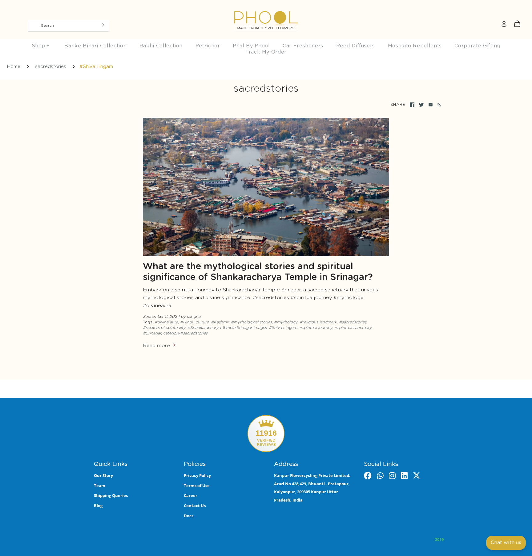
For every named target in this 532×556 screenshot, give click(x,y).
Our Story (103, 475)
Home (13, 66)
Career (190, 495)
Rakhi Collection (161, 45)
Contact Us (195, 505)
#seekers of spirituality (164, 328)
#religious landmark (318, 322)
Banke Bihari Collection (95, 45)
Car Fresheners (303, 45)
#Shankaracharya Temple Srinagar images (227, 328)
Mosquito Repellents (415, 45)
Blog (98, 505)
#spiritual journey (315, 328)
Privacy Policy (197, 475)
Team (99, 485)
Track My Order (266, 52)
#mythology (285, 322)
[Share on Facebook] (412, 104)
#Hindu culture (194, 322)
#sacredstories (352, 322)
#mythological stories (251, 322)
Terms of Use (197, 485)
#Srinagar (152, 333)
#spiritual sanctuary (353, 328)
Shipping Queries (111, 495)
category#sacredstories (185, 333)
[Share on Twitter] (421, 104)
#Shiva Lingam (283, 328)
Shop (41, 45)
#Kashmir (220, 322)
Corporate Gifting (477, 45)
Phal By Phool (251, 45)
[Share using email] (430, 104)
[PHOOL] (266, 6)
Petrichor (207, 45)
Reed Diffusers (355, 45)
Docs (188, 515)
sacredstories (50, 66)
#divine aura (166, 322)
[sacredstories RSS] (437, 105)
